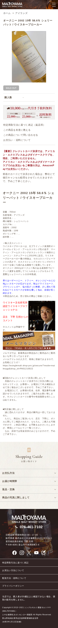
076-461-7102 (31, 527)
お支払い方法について (13, 570)
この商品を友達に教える (17, 130)
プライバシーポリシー (13, 586)
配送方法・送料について (14, 578)
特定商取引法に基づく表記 (15, 562)
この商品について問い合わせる (20, 135)
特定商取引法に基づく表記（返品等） (24, 125)
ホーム (7, 13)
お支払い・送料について (17, 140)
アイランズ (21, 13)
